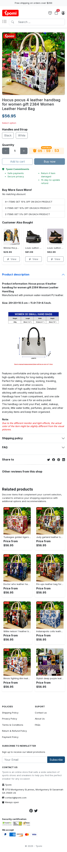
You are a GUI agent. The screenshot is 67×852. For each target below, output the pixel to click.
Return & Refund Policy (14, 730)
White (21, 135)
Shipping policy (12, 438)
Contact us (41, 712)
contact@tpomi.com (15, 797)
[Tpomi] (10, 13)
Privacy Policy (9, 718)
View (13, 259)
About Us (40, 718)
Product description (15, 274)
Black (8, 135)
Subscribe (56, 759)
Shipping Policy (10, 712)
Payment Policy (10, 737)
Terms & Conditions (12, 724)
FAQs (37, 724)
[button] (5, 22)
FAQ (5, 447)
